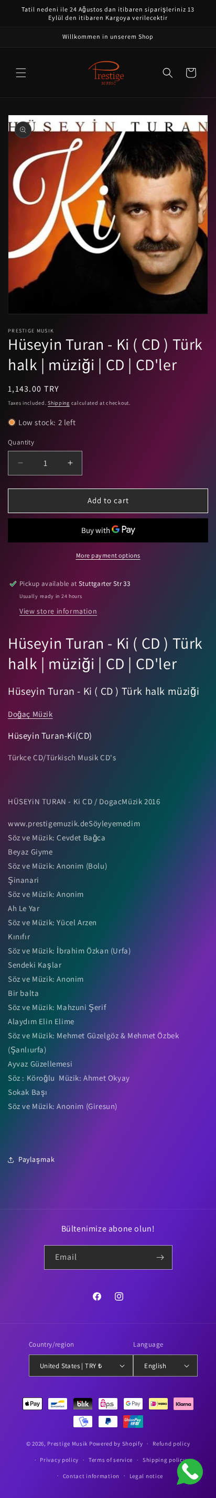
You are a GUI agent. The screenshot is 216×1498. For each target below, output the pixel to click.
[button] (21, 72)
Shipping (59, 403)
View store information (58, 611)
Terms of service (111, 1459)
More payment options (108, 555)
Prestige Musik (67, 1443)
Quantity (21, 442)
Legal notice (146, 1476)
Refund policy (171, 1443)
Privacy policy (59, 1459)
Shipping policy (164, 1459)
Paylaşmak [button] (36, 1159)
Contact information (91, 1476)
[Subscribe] (160, 1257)
